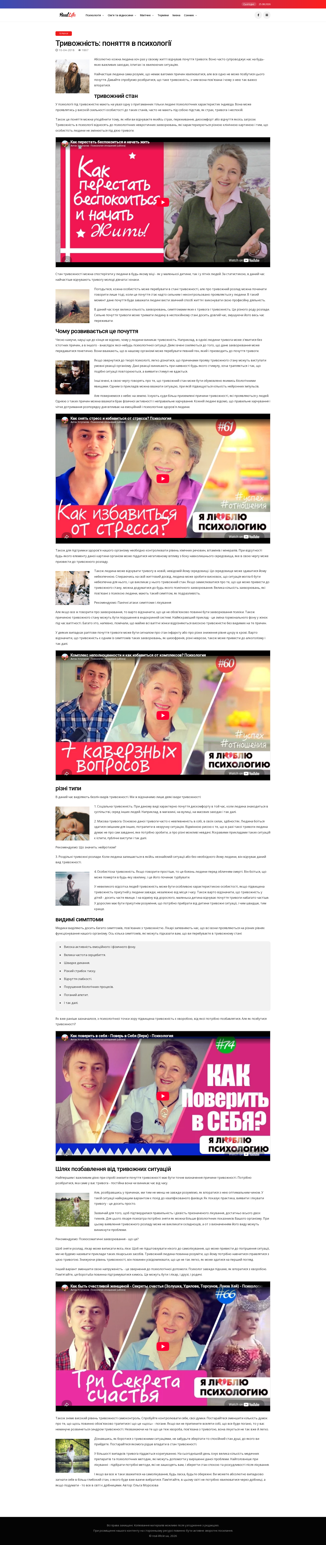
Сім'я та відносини (121, 15)
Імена (176, 15)
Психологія (93, 15)
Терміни (163, 15)
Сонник (189, 15)
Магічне (145, 15)
